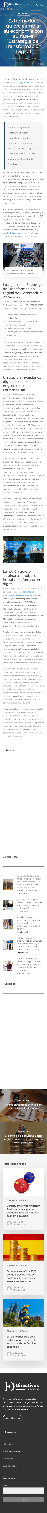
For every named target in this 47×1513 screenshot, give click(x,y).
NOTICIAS (23, 1200)
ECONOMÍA (23, 13)
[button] (42, 5)
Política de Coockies (12, 1451)
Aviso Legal (8, 1458)
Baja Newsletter (10, 1466)
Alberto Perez (18, 58)
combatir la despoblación (14, 233)
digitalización (25, 82)
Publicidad (8, 1444)
